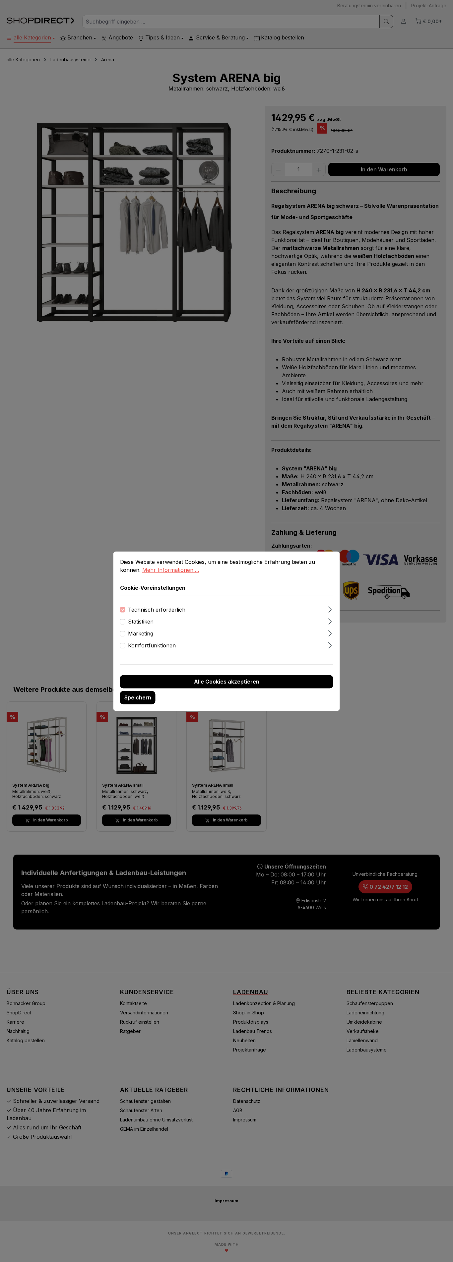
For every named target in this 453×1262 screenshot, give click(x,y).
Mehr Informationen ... (170, 570)
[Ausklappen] (330, 608)
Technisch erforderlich (156, 609)
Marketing (140, 633)
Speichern (137, 697)
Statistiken (141, 621)
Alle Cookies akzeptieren (226, 681)
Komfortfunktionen (152, 645)
